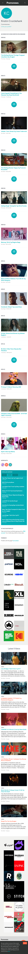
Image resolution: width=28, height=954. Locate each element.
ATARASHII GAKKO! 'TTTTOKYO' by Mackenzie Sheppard (11, 699)
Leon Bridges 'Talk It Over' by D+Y (10, 515)
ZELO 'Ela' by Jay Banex (8, 482)
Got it (25, 943)
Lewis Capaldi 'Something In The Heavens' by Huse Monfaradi (11, 94)
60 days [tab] (15, 475)
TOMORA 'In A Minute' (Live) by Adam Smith (13, 729)
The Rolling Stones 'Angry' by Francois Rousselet (13, 168)
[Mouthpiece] (2, 464)
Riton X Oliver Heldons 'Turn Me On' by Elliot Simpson (13, 279)
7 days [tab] (4, 475)
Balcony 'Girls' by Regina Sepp (10, 242)
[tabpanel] (14, 500)
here (9, 951)
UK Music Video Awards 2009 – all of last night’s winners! (14, 414)
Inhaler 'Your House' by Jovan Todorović (14, 131)
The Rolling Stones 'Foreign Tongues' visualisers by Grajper (13, 56)
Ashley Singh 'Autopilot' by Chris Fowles (14, 206)
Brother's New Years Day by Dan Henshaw (11, 349)
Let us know (16, 540)
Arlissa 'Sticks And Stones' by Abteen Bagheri (13, 334)
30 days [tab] (9, 475)
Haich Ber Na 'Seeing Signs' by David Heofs (13, 505)
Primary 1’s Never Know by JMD (11, 387)
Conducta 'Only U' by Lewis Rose (11, 307)
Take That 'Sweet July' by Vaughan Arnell (12, 478)
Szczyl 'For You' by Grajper (8, 821)
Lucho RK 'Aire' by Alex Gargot (10, 501)
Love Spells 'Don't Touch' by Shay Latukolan (13, 486)
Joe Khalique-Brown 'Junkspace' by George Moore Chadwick (13, 759)
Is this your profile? (6, 26)
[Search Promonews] (25, 2)
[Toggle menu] (2, 2)
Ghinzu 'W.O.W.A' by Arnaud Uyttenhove (12, 491)
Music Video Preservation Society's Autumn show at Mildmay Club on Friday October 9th (13, 520)
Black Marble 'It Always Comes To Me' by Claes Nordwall (12, 790)
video (2, 666)
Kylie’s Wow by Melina (8, 451)
